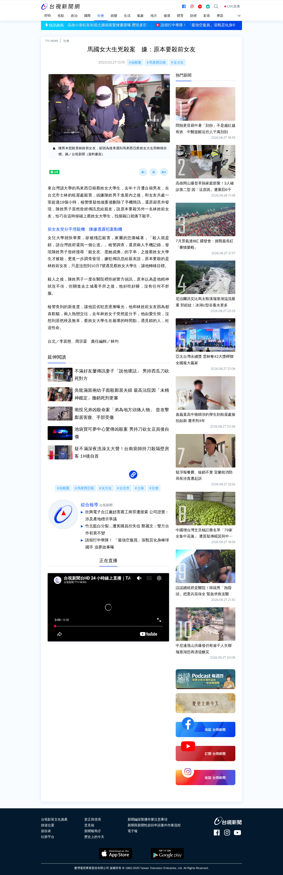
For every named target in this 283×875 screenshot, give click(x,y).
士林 (140, 488)
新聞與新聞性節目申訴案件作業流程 (154, 825)
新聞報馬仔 (92, 831)
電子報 (133, 831)
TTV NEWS (51, 41)
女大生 (179, 62)
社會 (66, 41)
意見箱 (89, 825)
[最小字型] (143, 172)
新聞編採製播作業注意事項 (147, 819)
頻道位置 (47, 825)
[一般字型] (153, 172)
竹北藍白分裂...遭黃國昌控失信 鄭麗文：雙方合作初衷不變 (127, 530)
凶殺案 (136, 62)
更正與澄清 (92, 819)
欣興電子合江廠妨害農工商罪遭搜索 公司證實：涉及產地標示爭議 (127, 516)
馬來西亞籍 (157, 62)
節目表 (46, 831)
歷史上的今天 (94, 837)
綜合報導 (89, 504)
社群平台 (47, 837)
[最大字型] (164, 172)
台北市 (124, 488)
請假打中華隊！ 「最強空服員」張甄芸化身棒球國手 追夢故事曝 (127, 544)
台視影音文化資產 (54, 819)
